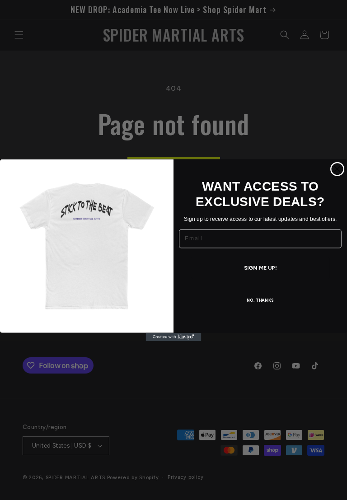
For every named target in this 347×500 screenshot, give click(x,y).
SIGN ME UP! (260, 267)
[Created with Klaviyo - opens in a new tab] (174, 336)
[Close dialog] (337, 169)
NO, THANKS (260, 300)
